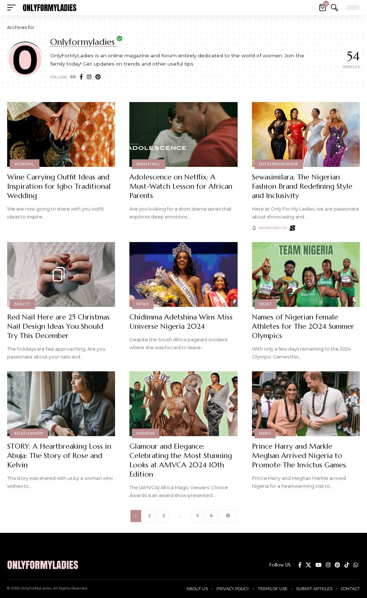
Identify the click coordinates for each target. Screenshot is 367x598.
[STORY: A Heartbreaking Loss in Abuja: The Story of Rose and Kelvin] (61, 403)
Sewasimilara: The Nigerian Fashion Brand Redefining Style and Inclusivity (302, 186)
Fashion (145, 433)
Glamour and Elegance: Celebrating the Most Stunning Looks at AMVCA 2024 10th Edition (180, 460)
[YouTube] (318, 565)
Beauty (22, 304)
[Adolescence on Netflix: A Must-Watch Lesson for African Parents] (183, 134)
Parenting (148, 164)
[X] (308, 565)
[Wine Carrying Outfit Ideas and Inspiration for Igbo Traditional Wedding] (61, 134)
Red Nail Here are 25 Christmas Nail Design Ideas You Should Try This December (58, 326)
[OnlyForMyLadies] (49, 7)
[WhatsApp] (356, 565)
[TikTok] (347, 565)
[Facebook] (81, 77)
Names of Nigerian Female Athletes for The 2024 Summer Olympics (303, 326)
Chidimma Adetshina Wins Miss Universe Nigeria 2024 (181, 322)
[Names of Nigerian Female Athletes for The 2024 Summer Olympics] (306, 274)
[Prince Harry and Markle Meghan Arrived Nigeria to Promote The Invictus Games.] (306, 403)
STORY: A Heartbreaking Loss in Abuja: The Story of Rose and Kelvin (59, 455)
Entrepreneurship (278, 164)
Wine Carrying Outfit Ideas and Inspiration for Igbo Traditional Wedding (59, 186)
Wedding (24, 164)
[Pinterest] (98, 77)
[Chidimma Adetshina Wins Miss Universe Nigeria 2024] (183, 274)
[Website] (73, 77)
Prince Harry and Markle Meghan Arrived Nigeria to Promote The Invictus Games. (299, 455)
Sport (265, 304)
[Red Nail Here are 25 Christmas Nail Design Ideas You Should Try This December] (61, 274)
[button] (13, 7)
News (142, 304)
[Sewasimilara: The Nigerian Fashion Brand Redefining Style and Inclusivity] (306, 134)
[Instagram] (89, 77)
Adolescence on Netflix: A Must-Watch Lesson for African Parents (180, 186)
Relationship (28, 433)
